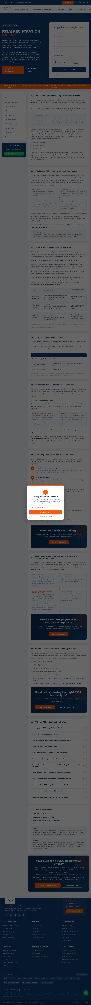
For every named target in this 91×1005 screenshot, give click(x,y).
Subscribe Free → (45, 512)
